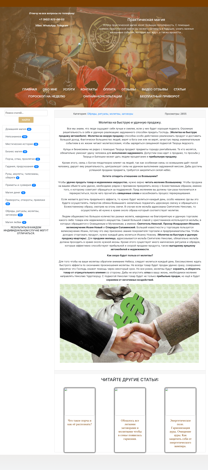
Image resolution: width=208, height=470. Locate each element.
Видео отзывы (155, 89)
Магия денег (14, 192)
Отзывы (129, 89)
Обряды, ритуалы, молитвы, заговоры (22, 212)
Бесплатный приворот (160, 96)
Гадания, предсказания (21, 166)
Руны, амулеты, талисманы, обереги (22, 175)
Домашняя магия (17, 128)
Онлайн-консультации (102, 96)
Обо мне (50, 89)
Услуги (69, 89)
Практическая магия (146, 19)
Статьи (180, 89)
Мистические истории (21, 143)
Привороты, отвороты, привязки (25, 201)
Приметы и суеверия (20, 184)
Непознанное (15, 136)
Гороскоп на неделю (46, 96)
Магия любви (15, 222)
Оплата (109, 89)
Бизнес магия (15, 151)
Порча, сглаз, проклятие (22, 158)
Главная (29, 89)
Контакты (89, 89)
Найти (26, 120)
